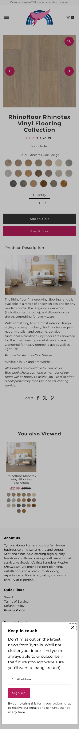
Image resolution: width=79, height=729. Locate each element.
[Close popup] (72, 627)
